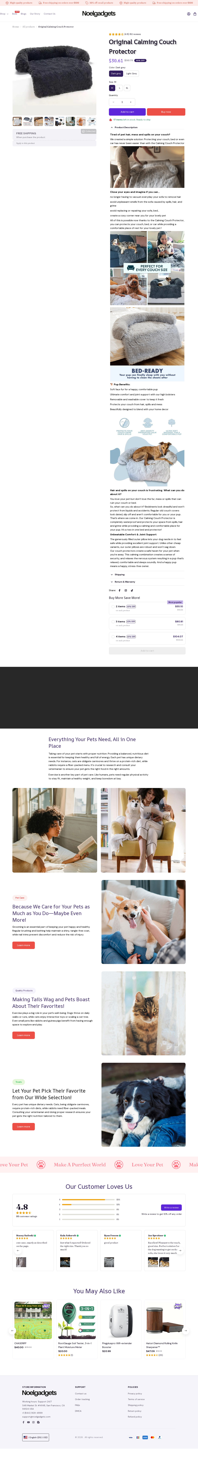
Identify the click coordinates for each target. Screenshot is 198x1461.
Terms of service (136, 1399)
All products (28, 26)
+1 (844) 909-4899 (32, 1412)
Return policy (134, 1411)
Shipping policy (136, 1405)
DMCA (78, 1411)
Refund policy (135, 1416)
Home (15, 26)
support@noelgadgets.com (36, 1416)
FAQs (77, 1405)
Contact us (80, 1393)
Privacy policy (135, 1393)
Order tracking (82, 1399)
